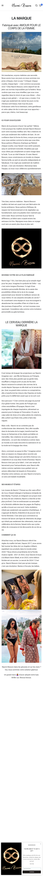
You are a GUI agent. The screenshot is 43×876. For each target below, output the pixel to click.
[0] (39, 5)
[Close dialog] (41, 844)
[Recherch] (36, 5)
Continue (31, 872)
